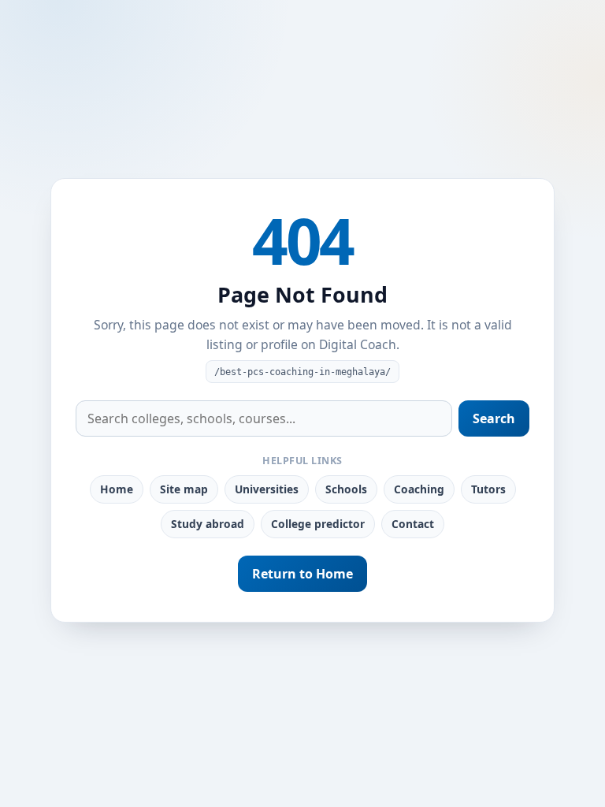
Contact (413, 523)
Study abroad (207, 523)
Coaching (419, 489)
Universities (267, 489)
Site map (184, 489)
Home (116, 489)
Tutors (488, 489)
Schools (346, 489)
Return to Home (302, 573)
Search (494, 418)
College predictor (318, 523)
